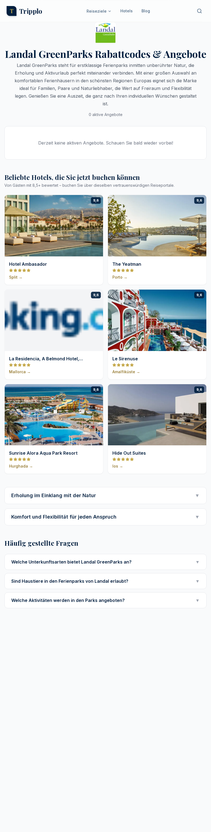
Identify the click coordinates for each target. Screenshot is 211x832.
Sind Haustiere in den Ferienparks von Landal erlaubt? (105, 581)
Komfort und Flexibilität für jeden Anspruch (105, 517)
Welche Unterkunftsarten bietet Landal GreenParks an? (105, 562)
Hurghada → (21, 466)
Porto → (119, 277)
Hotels (126, 11)
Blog (145, 11)
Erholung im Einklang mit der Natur (105, 495)
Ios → (117, 466)
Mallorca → (20, 371)
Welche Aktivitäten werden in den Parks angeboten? (105, 600)
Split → (16, 277)
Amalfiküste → (126, 371)
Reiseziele (97, 11)
